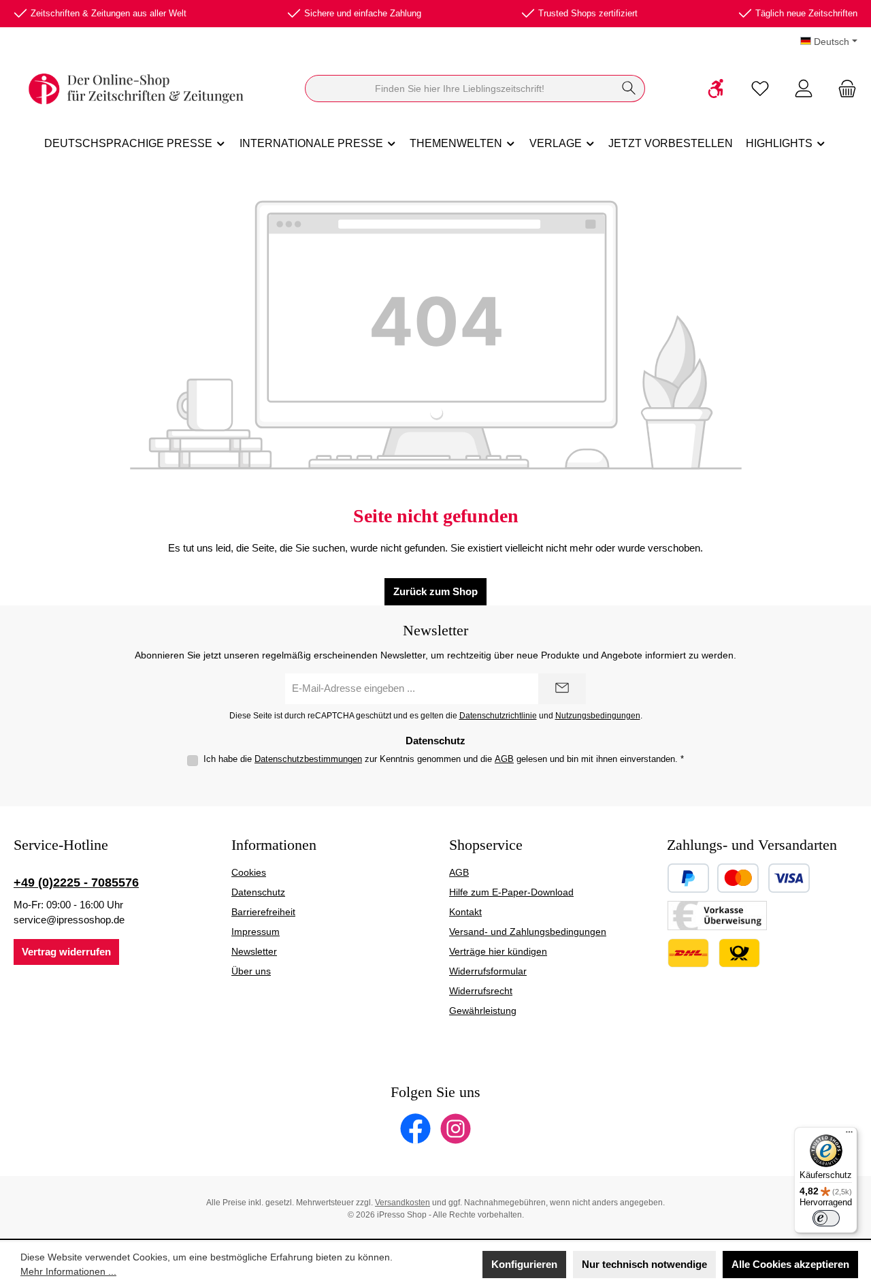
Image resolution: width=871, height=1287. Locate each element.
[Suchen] (629, 88)
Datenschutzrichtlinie (498, 715)
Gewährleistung (482, 1010)
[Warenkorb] (843, 89)
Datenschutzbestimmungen (308, 759)
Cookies (248, 872)
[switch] (826, 1218)
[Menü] (849, 1135)
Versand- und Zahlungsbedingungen (527, 931)
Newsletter (254, 951)
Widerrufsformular (488, 971)
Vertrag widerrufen (66, 951)
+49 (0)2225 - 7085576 (76, 882)
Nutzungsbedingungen (597, 715)
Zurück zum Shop (435, 591)
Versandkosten (402, 1202)
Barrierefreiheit (263, 911)
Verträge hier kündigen (498, 951)
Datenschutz (258, 892)
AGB (504, 759)
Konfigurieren (524, 1264)
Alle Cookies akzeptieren (790, 1264)
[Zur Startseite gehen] (136, 88)
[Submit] (562, 688)
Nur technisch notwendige (644, 1264)
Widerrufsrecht (480, 990)
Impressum (255, 931)
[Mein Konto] (803, 89)
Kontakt (465, 911)
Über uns (251, 971)
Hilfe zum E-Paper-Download (511, 892)
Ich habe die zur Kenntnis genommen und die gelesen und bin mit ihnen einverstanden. (443, 759)
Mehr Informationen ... (68, 1271)
